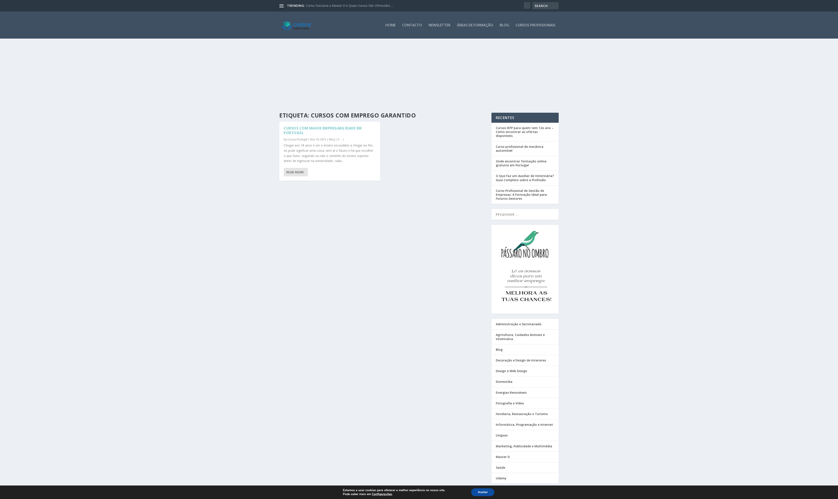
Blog (504, 25)
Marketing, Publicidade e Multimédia (524, 446)
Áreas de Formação (475, 25)
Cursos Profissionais (535, 25)
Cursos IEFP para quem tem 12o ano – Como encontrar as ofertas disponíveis (524, 132)
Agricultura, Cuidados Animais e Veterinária (520, 337)
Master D (503, 457)
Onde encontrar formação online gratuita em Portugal (521, 163)
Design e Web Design (511, 371)
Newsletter (439, 25)
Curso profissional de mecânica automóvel (519, 149)
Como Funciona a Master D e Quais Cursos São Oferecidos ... (349, 5)
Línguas (502, 435)
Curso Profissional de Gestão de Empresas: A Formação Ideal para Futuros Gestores (521, 195)
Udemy (501, 478)
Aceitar (483, 492)
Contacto (412, 25)
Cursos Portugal (297, 139)
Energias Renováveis (511, 392)
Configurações (382, 494)
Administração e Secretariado (518, 324)
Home (390, 25)
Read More (295, 172)
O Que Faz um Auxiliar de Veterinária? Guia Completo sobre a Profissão (525, 178)
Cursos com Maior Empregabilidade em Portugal (323, 130)
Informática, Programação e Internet (524, 424)
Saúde (500, 467)
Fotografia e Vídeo (510, 403)
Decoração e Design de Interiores (521, 360)
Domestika (504, 382)
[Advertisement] (419, 71)
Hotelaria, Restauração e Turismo (522, 414)
